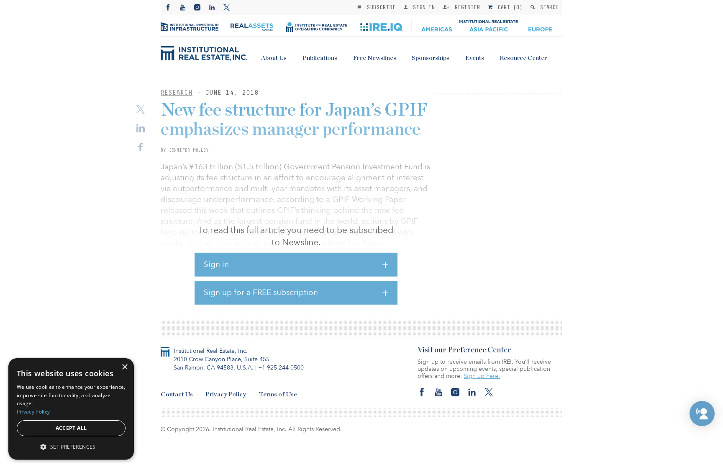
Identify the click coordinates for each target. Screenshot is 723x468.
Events (474, 58)
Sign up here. (482, 376)
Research (176, 92)
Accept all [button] (71, 428)
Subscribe (379, 7)
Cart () (508, 7)
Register (465, 7)
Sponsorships (430, 58)
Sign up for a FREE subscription (261, 292)
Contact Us (177, 394)
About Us (274, 58)
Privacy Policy (225, 394)
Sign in (216, 264)
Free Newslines (374, 58)
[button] (702, 413)
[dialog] (71, 409)
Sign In (422, 7)
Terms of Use (278, 394)
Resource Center (523, 58)
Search (547, 7)
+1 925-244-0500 (281, 368)
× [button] (124, 367)
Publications (320, 58)
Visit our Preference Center (464, 350)
